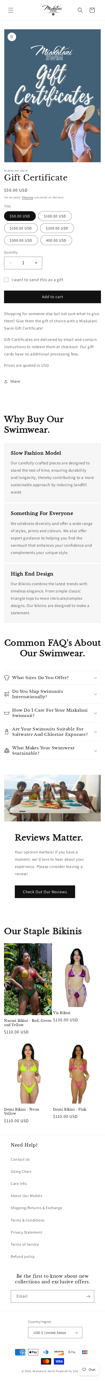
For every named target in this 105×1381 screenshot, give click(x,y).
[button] (11, 10)
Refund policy (23, 1256)
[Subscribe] (88, 1296)
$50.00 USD (20, 216)
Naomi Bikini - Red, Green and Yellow (28, 1023)
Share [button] (15, 381)
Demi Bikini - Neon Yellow (21, 1111)
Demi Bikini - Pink (69, 1109)
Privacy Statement (26, 1232)
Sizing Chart (21, 1171)
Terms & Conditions (28, 1220)
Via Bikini (62, 1013)
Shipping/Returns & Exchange (36, 1207)
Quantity (11, 252)
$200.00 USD (57, 228)
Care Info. (19, 1183)
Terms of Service (25, 1244)
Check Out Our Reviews (45, 891)
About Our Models (27, 1195)
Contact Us (20, 1159)
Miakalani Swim (44, 1371)
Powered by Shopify (69, 1371)
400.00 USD (56, 240)
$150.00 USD (21, 228)
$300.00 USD (21, 240)
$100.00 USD (55, 216)
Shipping (27, 197)
